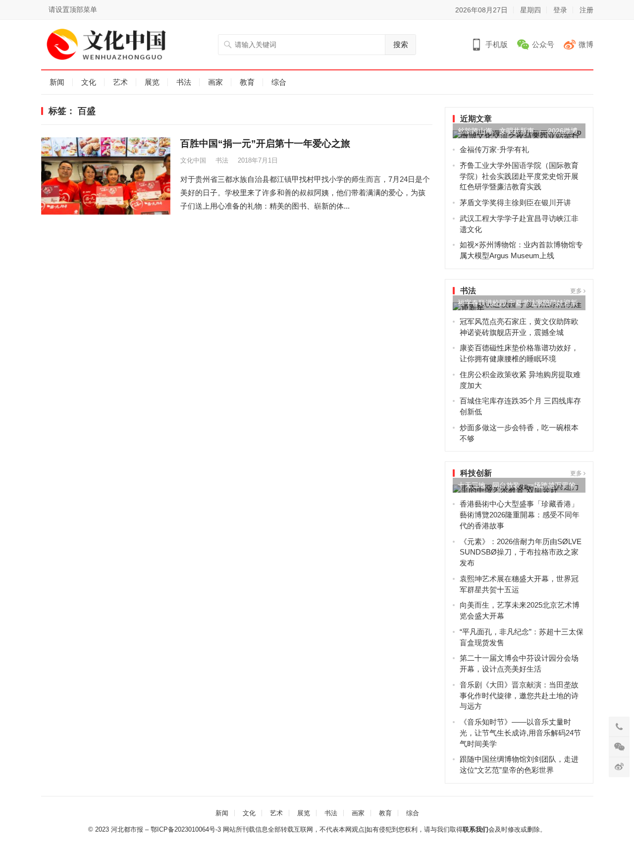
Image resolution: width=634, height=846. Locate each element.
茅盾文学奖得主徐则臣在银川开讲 (515, 202)
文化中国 (193, 160)
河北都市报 (127, 829)
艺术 (120, 82)
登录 (560, 10)
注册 (586, 10)
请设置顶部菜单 (73, 9)
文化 (88, 82)
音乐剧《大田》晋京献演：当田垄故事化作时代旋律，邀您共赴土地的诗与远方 (519, 695)
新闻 (57, 82)
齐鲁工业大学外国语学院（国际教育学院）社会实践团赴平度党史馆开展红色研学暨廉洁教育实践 (519, 176)
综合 (278, 82)
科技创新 (476, 473)
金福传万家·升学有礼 (494, 149)
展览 (152, 82)
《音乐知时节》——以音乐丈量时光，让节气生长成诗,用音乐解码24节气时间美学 (520, 733)
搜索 (400, 44)
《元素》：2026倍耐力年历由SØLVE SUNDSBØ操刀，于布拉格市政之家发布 (520, 552)
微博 (586, 44)
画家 (215, 82)
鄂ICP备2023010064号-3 (186, 829)
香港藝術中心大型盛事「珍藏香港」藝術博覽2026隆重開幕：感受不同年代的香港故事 (520, 515)
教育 (247, 82)
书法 (183, 82)
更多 (576, 290)
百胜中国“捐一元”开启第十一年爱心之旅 (265, 143)
